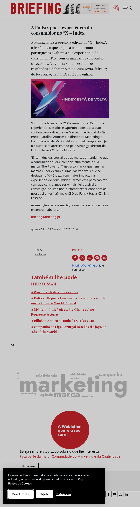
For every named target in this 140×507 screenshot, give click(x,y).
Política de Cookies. (20, 483)
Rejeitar (44, 494)
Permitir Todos (21, 494)
